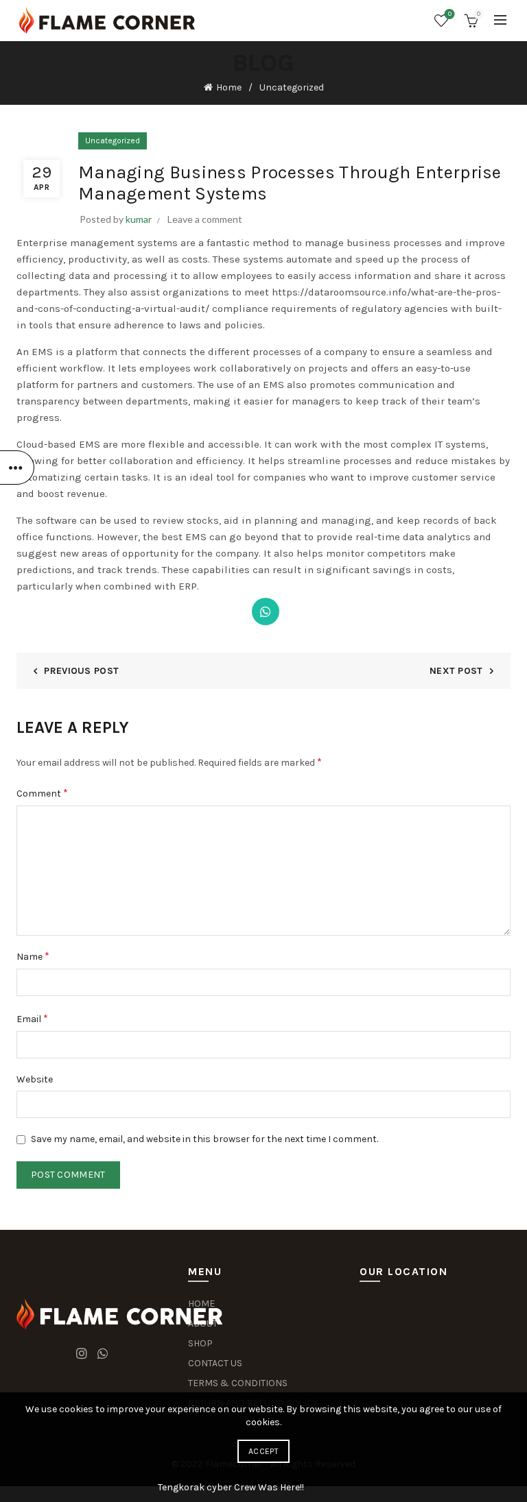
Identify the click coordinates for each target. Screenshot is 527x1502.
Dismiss (478, 751)
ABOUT (203, 1323)
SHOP (200, 1343)
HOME (201, 1303)
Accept (263, 1451)
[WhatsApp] (265, 611)
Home (229, 87)
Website (34, 1079)
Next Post (456, 671)
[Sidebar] (17, 467)
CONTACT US (215, 1363)
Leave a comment (204, 219)
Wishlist (450, 14)
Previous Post (81, 671)
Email (32, 1018)
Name (32, 955)
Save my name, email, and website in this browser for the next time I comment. (204, 1139)
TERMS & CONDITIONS (238, 1383)
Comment (42, 792)
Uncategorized (291, 87)
